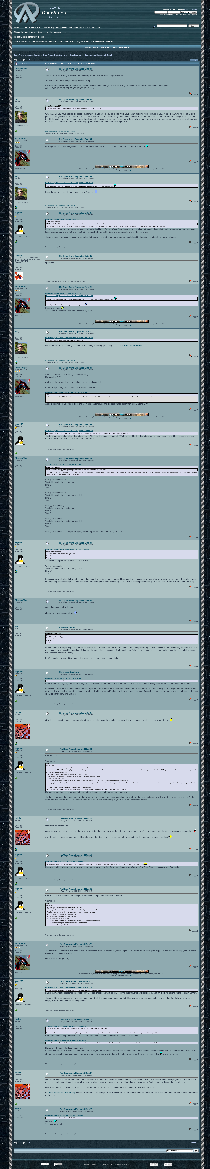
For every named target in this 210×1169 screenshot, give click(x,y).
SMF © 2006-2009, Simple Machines (116, 1164)
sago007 (19, 212)
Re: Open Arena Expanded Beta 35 (75, 69)
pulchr (18, 712)
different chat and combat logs (62, 1093)
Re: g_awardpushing (69, 672)
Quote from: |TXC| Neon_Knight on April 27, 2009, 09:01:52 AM (68, 987)
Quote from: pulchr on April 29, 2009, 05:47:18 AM (64, 1115)
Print (194, 60)
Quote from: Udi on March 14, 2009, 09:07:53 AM (63, 219)
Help (96, 47)
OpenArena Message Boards (27, 55)
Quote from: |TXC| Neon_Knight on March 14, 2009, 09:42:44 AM (69, 183)
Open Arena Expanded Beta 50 (99, 55)
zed (16, 626)
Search (104, 47)
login (186, 9)
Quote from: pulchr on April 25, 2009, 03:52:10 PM (64, 861)
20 (29, 60)
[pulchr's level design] (16, 744)
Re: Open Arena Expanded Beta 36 (76, 749)
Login (114, 47)
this (131, 171)
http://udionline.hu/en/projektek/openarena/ (60, 131)
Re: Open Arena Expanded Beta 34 (76, 1020)
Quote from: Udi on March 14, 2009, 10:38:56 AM (63, 293)
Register (124, 47)
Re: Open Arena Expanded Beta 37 (76, 889)
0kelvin (18, 255)
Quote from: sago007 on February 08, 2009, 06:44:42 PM (66, 392)
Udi (16, 99)
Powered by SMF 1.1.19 (92, 1164)
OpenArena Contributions (55, 55)
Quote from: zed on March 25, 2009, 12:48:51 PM (63, 678)
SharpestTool (21, 68)
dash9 (18, 1019)
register (194, 9)
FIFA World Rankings (133, 345)
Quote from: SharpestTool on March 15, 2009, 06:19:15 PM (67, 549)
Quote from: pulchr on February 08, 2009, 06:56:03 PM (65, 1026)
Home (88, 47)
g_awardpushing (67, 627)
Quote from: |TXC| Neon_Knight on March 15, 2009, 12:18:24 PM (69, 431)
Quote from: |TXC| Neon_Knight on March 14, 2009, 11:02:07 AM (69, 338)
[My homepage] (16, 242)
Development (76, 55)
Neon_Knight (21, 139)
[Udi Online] (16, 131)
